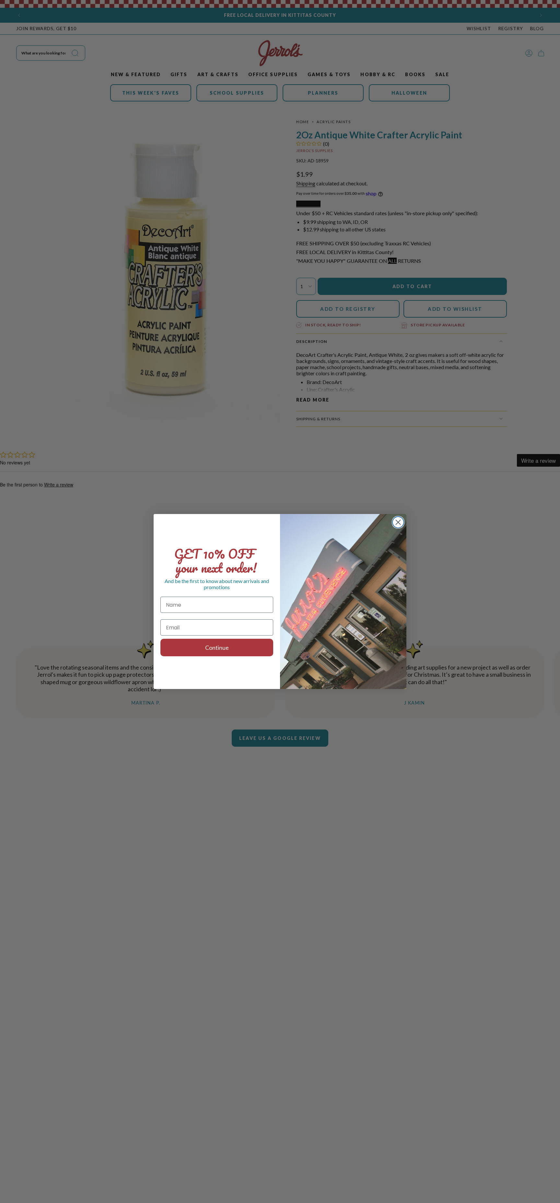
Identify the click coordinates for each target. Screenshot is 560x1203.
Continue (217, 647)
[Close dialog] (398, 522)
